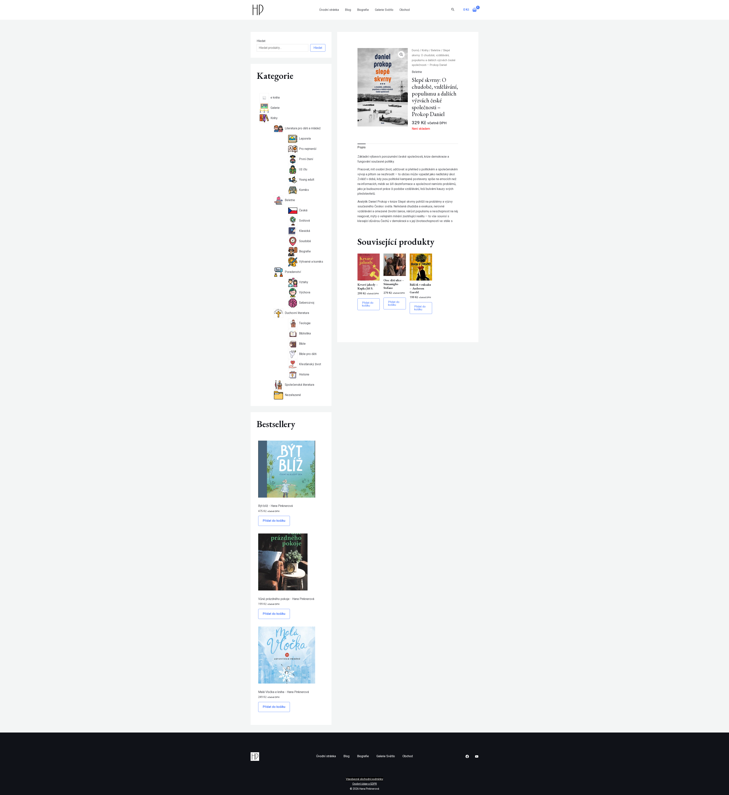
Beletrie (435, 50)
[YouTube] (476, 756)
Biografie (363, 10)
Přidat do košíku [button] (367, 304)
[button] (401, 54)
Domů (415, 50)
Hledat (261, 41)
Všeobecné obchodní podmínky (364, 779)
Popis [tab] (361, 147)
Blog (348, 10)
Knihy (425, 50)
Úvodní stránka (329, 10)
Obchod (404, 10)
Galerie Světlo (384, 10)
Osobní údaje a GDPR (364, 784)
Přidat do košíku (274, 520)
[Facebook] (467, 756)
